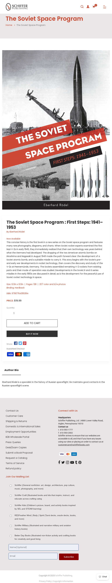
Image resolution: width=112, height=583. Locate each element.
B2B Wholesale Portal (17, 437)
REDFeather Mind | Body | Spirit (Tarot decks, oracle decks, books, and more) (45, 517)
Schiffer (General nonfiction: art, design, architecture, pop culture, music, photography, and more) (45, 487)
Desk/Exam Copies (16, 447)
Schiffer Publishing (63, 575)
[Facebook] (59, 462)
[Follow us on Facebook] (16, 343)
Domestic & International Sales (23, 426)
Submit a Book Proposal (19, 453)
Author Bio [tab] (11, 370)
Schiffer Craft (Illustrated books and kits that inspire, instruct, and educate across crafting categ (44, 497)
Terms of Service (15, 463)
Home (9, 25)
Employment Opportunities (21, 432)
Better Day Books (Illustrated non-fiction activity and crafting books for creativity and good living (45, 537)
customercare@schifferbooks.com (74, 445)
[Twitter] (63, 462)
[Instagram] (67, 462)
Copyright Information (63, 581)
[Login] (87, 7)
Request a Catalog (16, 458)
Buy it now (32, 333)
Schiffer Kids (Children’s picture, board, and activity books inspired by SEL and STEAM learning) (45, 507)
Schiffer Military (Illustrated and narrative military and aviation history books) (43, 527)
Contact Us (12, 411)
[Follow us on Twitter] (20, 343)
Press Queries (13, 442)
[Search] (82, 7)
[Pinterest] (80, 462)
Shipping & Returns (16, 421)
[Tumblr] (76, 462)
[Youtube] (72, 462)
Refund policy (13, 468)
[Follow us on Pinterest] (25, 343)
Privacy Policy (45, 581)
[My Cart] (93, 7)
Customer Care (14, 416)
